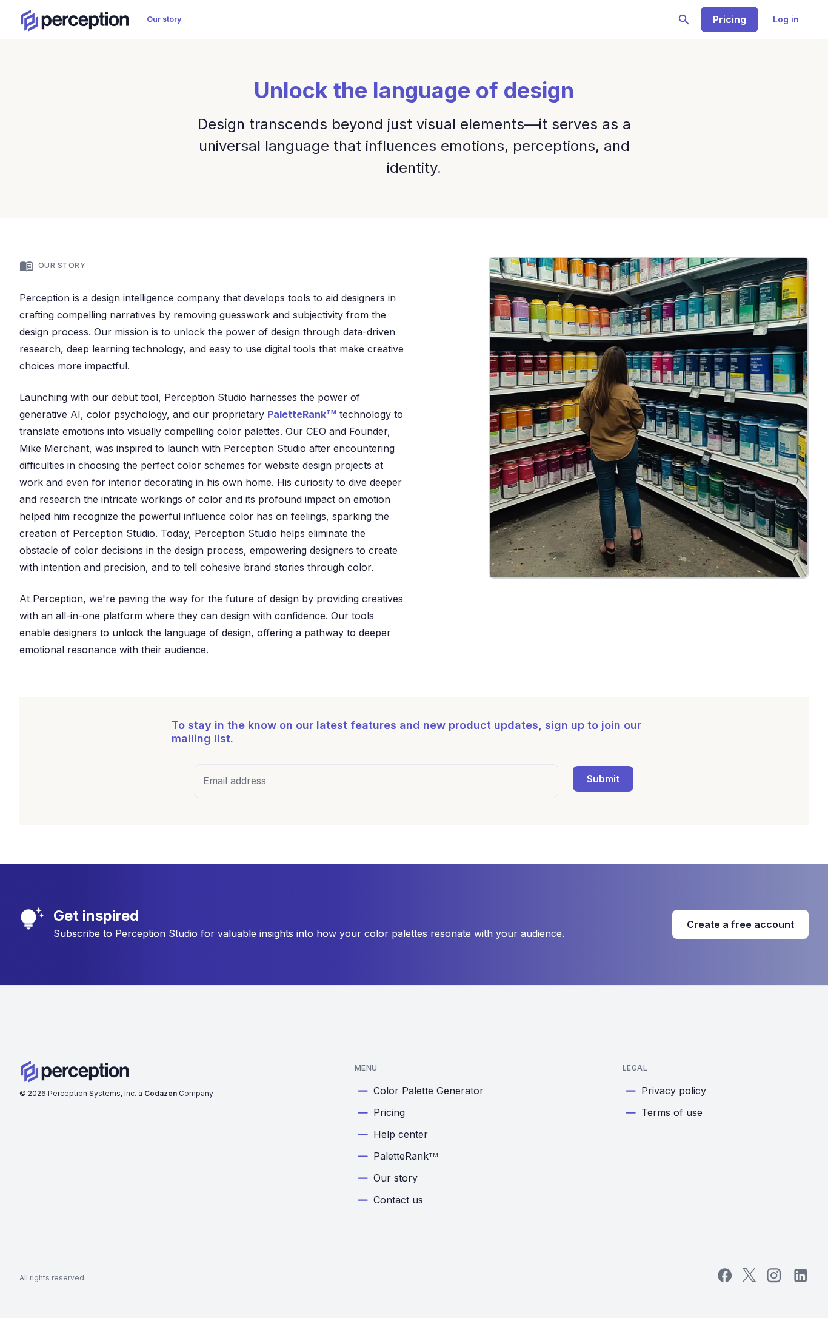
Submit (603, 779)
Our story (164, 19)
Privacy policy (673, 1090)
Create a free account (740, 924)
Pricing (729, 19)
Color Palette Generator (428, 1090)
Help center (400, 1134)
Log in (786, 19)
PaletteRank (301, 414)
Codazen (160, 1093)
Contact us (398, 1200)
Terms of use (672, 1112)
